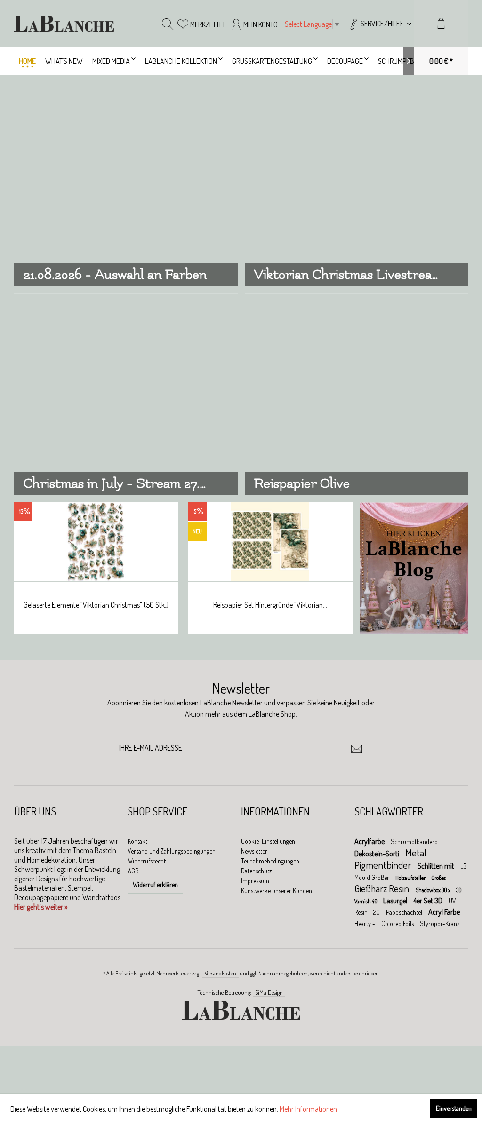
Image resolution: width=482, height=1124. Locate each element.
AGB (133, 871)
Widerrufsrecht (147, 861)
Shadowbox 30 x (433, 890)
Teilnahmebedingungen (270, 861)
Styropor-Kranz (440, 923)
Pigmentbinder (383, 864)
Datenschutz (256, 871)
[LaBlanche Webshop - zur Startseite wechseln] (64, 23)
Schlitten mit (437, 866)
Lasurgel (396, 900)
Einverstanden (454, 1108)
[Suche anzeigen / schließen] (168, 23)
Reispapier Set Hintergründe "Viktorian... (270, 604)
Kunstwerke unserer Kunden (276, 890)
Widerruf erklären (155, 884)
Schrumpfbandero (414, 842)
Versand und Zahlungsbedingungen (172, 851)
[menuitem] (379, 23)
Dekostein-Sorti (377, 853)
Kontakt (137, 841)
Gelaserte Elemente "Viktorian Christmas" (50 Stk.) (96, 604)
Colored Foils (398, 923)
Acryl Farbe (444, 912)
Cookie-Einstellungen (268, 841)
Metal (415, 852)
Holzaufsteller (410, 877)
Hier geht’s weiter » (40, 906)
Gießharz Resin (382, 888)
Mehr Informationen (308, 1109)
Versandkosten (220, 973)
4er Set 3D (428, 900)
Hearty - (365, 923)
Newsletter (254, 851)
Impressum (255, 881)
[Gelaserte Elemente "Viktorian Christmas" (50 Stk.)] (96, 542)
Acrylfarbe (370, 841)
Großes (438, 877)
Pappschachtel (405, 912)
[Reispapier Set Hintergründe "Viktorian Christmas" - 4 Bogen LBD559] (270, 542)
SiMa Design (269, 992)
